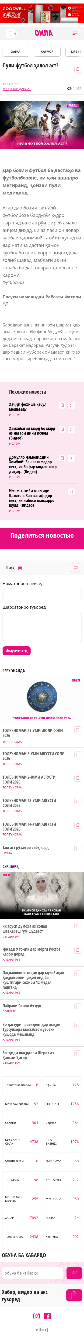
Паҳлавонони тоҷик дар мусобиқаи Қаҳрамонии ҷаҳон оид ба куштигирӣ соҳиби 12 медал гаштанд (33, 980)
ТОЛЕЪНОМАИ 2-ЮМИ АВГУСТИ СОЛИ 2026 (29, 779)
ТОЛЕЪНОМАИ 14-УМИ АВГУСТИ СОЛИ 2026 (29, 826)
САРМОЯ (47, 52)
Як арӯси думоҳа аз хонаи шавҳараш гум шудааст (25, 928)
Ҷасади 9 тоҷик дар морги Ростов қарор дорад (31, 951)
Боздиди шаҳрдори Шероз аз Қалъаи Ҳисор (28, 1055)
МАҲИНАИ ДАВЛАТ (17, 89)
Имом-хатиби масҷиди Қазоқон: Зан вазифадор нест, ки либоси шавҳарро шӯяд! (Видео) (31, 498)
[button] (75, 33)
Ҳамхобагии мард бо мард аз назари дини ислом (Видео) (32, 433)
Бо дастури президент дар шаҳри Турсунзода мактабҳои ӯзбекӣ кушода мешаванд (31, 1029)
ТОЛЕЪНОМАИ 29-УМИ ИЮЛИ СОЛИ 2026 (33, 733)
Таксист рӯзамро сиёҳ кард (26, 847)
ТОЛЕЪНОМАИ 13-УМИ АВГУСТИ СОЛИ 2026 (29, 803)
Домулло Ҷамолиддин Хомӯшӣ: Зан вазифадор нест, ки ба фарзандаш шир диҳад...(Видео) (33, 464)
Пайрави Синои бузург (22, 1005)
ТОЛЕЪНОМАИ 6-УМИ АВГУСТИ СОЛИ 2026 (33, 756)
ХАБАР (16, 52)
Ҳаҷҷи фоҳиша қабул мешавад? (27, 406)
